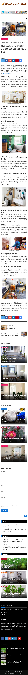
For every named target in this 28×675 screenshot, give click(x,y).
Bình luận (3, 471)
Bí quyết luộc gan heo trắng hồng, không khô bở (12, 541)
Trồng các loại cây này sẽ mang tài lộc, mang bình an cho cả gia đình (13, 594)
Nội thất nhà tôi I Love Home (17, 673)
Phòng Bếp (4, 366)
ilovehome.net (6, 73)
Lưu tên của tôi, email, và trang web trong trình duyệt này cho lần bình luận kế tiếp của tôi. (14, 506)
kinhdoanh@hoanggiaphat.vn (8, 614)
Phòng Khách (4, 39)
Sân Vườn (4, 427)
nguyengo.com (4, 307)
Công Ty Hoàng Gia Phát (14, 623)
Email (2, 491)
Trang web (3, 497)
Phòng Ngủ (4, 572)
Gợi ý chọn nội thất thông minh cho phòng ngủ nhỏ (13, 580)
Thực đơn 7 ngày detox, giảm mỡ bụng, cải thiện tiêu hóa (14, 546)
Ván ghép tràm (13, 528)
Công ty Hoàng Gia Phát (8, 524)
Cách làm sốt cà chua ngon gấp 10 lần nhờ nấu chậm (13, 539)
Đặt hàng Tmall (17, 529)
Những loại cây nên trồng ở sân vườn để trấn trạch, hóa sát (13, 566)
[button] (2, 18)
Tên (2, 485)
